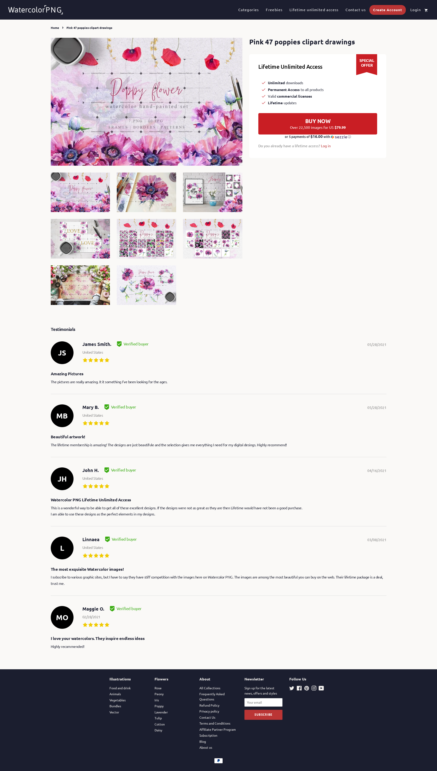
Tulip (158, 718)
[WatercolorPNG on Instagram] (313, 689)
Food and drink (120, 688)
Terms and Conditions (214, 723)
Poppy (159, 706)
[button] (317, 136)
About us (205, 747)
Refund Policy (209, 705)
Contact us (356, 9)
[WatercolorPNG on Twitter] (291, 689)
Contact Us (207, 717)
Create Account (387, 10)
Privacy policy (209, 711)
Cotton (160, 724)
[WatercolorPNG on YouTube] (321, 689)
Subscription (208, 735)
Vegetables (117, 700)
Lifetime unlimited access (314, 9)
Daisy (158, 730)
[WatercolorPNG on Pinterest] (306, 689)
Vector (114, 712)
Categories (248, 9)
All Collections (209, 688)
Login (415, 9)
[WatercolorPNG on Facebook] (299, 689)
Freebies (274, 9)
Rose (158, 688)
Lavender (161, 712)
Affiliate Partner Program (217, 729)
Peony (159, 694)
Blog (202, 741)
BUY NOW (318, 123)
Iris (157, 700)
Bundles (115, 706)
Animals (115, 694)
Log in (326, 145)
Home (55, 28)
